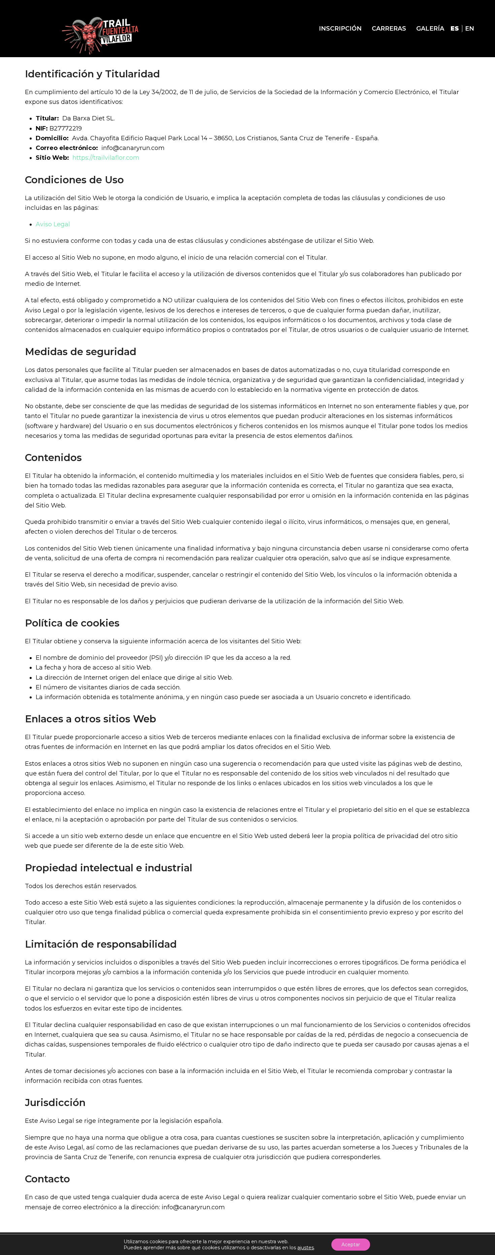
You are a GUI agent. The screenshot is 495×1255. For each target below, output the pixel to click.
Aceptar (350, 1245)
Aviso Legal (53, 224)
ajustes (305, 1248)
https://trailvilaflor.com (105, 157)
